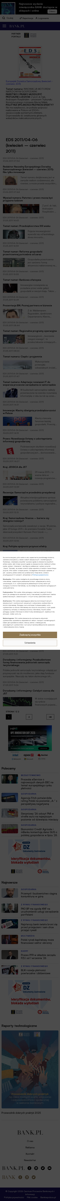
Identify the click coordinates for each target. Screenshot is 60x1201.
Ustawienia (30, 642)
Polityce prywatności (40, 575)
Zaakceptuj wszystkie (30, 634)
